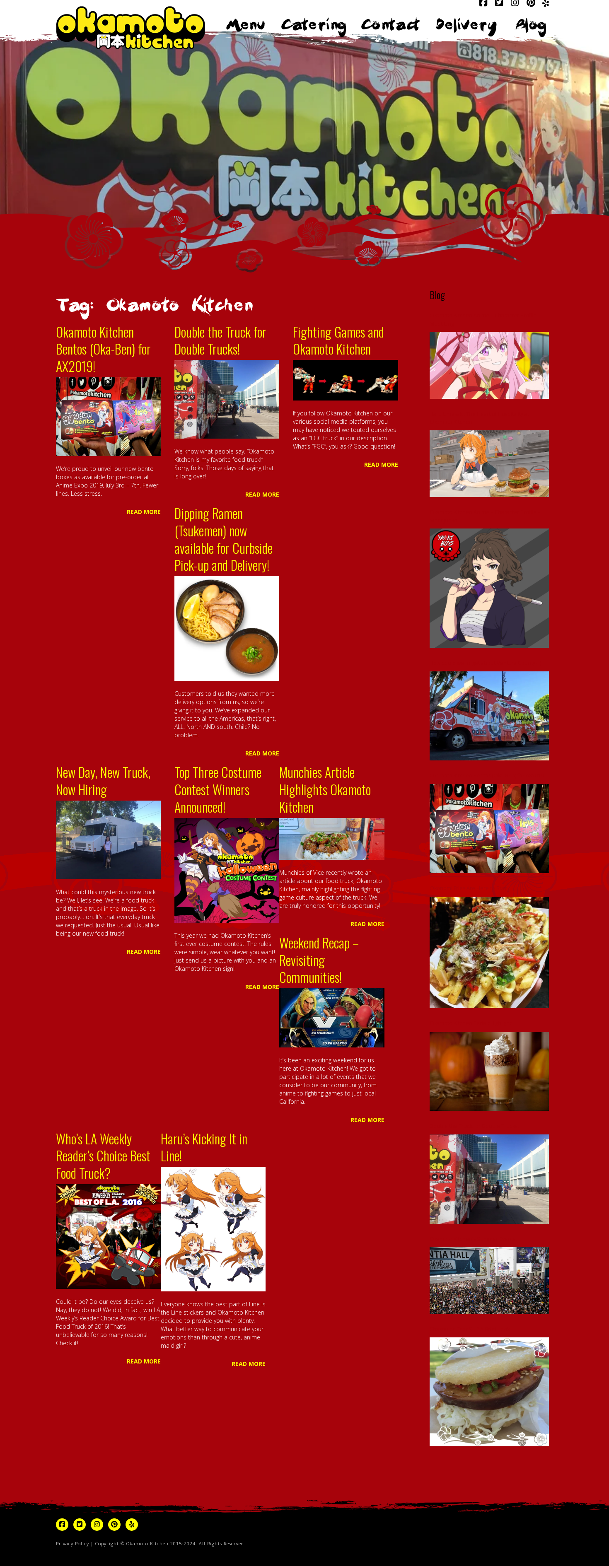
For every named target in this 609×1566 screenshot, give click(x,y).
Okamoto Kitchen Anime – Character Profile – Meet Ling (485, 319)
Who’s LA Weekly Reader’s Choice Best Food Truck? (103, 1155)
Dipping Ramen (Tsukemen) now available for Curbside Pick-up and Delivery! (223, 538)
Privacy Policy (72, 1543)
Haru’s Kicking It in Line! (204, 1147)
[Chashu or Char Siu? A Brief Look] (489, 1391)
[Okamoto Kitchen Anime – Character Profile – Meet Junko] (489, 588)
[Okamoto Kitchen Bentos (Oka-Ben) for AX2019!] (489, 828)
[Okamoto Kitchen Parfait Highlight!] (489, 1071)
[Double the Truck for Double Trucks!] (489, 1179)
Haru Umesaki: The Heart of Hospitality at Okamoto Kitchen (479, 418)
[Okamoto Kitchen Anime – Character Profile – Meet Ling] (489, 365)
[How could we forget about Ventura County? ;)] (489, 716)
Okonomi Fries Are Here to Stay (468, 888)
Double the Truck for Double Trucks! (220, 340)
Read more (144, 512)
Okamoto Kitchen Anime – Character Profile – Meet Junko (485, 516)
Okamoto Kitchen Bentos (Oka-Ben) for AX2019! (103, 349)
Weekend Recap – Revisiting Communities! (319, 960)
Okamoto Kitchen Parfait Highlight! (471, 1023)
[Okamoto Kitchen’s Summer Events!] (489, 1280)
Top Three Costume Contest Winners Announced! (217, 789)
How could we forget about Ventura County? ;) (485, 662)
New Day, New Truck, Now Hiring (103, 780)
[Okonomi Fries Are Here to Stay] (489, 952)
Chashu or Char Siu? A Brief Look (470, 1329)
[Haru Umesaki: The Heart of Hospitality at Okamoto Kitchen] (489, 463)
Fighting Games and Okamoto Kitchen (338, 340)
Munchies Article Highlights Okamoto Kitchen (325, 789)
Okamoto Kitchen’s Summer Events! (473, 1239)
